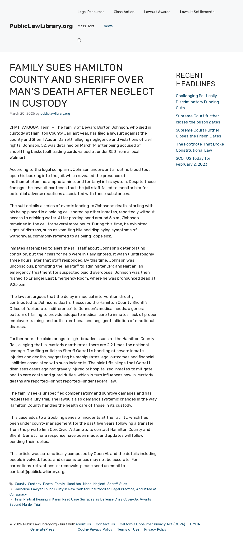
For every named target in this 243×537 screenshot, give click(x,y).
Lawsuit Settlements (197, 12)
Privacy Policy (155, 529)
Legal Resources (91, 12)
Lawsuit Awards (157, 12)
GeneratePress (42, 529)
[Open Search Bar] (79, 40)
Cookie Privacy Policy (95, 529)
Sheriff (112, 484)
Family (60, 484)
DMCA (195, 524)
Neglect (99, 484)
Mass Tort (86, 26)
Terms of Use (128, 529)
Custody (34, 484)
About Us (83, 524)
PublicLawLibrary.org (41, 26)
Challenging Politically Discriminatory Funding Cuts (197, 101)
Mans (87, 484)
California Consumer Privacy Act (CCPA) (152, 524)
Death (48, 484)
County (20, 484)
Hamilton (74, 484)
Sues (123, 484)
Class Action (124, 12)
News (108, 26)
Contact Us (105, 524)
